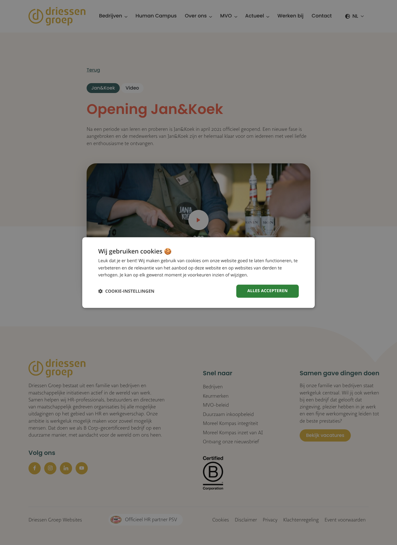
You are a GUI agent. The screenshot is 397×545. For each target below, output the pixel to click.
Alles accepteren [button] (267, 291)
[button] (126, 291)
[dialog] (198, 272)
